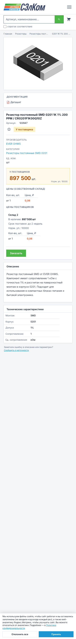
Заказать (16, 253)
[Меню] (69, 7)
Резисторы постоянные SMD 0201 (39, 33)
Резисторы (21, 33)
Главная (8, 33)
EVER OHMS (13, 143)
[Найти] (59, 19)
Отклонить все (19, 634)
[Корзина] (68, 19)
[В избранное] (9, 129)
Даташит (14, 102)
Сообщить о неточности (16, 350)
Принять (56, 634)
